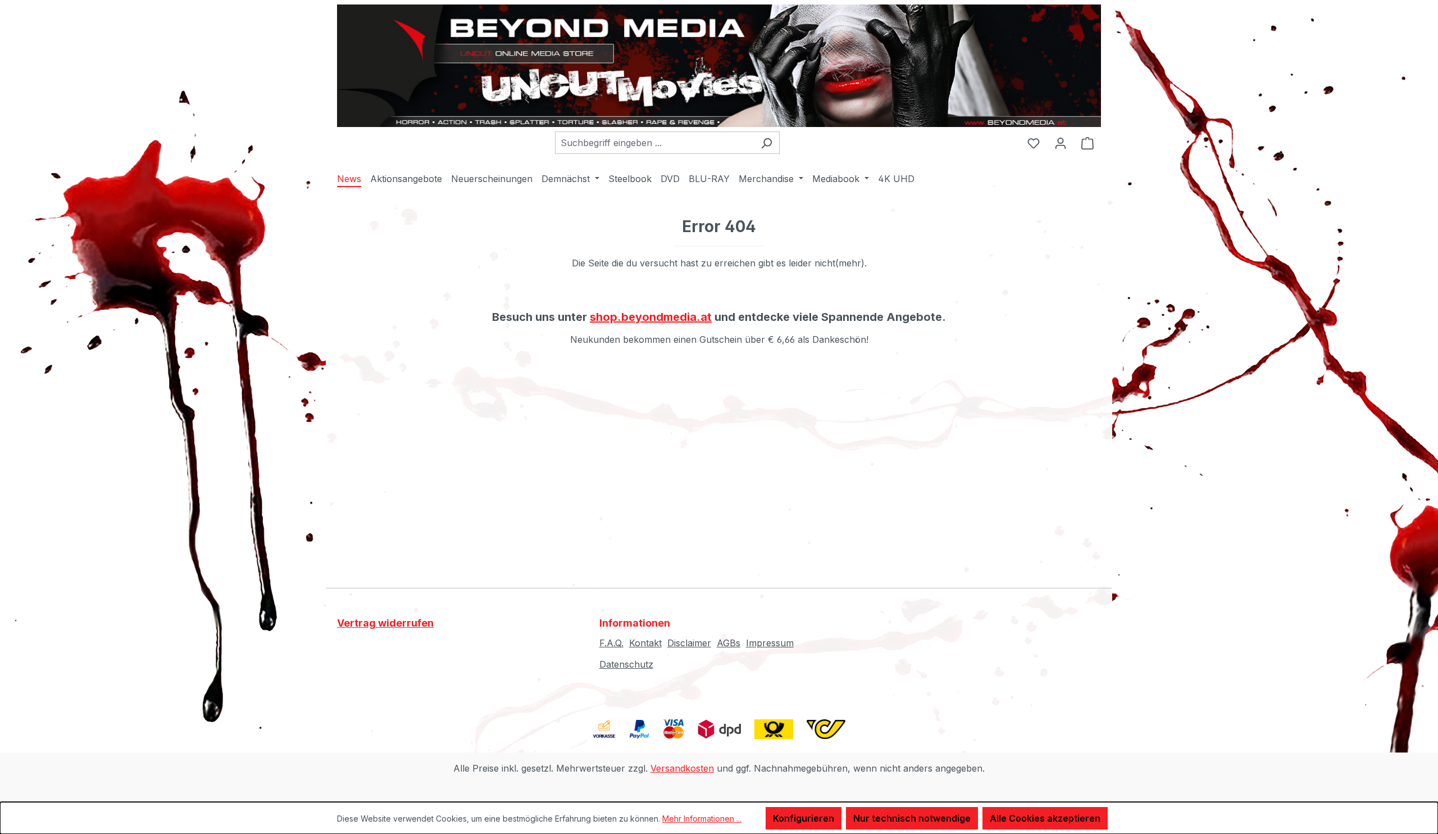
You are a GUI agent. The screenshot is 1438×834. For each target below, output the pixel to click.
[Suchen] (766, 143)
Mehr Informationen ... (701, 818)
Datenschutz (626, 664)
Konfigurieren (803, 818)
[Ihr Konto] (1060, 143)
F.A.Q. (611, 643)
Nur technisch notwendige (912, 818)
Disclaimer (689, 643)
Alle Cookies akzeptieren (1045, 818)
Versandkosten (682, 768)
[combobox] (654, 143)
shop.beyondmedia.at (651, 317)
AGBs (728, 643)
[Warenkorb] (1087, 143)
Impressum (770, 643)
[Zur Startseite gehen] (719, 65)
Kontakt (645, 643)
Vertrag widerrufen (385, 623)
